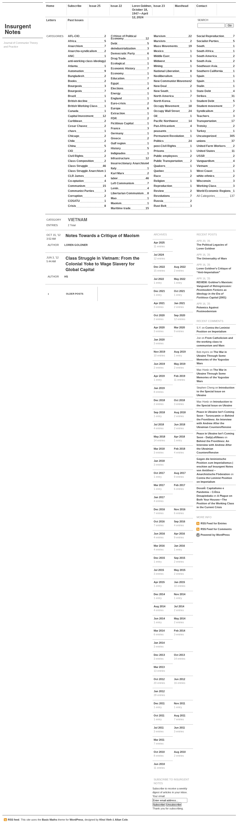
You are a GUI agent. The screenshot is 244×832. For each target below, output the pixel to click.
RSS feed (13, 819)
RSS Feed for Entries (214, 523)
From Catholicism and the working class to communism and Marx (215, 341)
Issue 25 (95, 6)
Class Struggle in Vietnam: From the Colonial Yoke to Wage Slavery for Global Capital (102, 263)
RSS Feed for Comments (216, 529)
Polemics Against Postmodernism (208, 307)
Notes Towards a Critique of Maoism (102, 235)
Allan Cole (121, 819)
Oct (179, 293)
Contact (201, 6)
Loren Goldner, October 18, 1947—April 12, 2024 (142, 9)
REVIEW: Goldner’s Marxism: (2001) (215, 288)
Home (50, 6)
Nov (159, 353)
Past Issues (76, 20)
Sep (179, 317)
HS (66, 276)
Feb (179, 378)
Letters (51, 20)
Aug (180, 268)
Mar (179, 329)
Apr (159, 244)
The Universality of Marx (212, 256)
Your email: (158, 796)
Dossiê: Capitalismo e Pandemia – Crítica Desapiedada (210, 492)
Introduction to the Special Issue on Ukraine (215, 391)
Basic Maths (49, 819)
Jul (159, 256)
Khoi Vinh (105, 819)
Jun (159, 365)
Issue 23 (159, 6)
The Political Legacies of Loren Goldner (212, 244)
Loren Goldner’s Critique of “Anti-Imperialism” (214, 268)
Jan (179, 305)
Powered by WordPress (215, 534)
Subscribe (74, 6)
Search (203, 20)
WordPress (76, 819)
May (179, 280)
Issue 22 (116, 6)
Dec (159, 268)
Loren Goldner (76, 244)
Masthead (181, 6)
